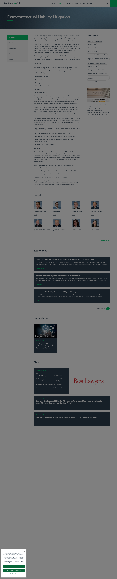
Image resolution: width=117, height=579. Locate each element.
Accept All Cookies (14, 566)
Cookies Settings (14, 573)
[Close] (24, 551)
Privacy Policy (18, 563)
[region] (13, 563)
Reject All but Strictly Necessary (14, 570)
